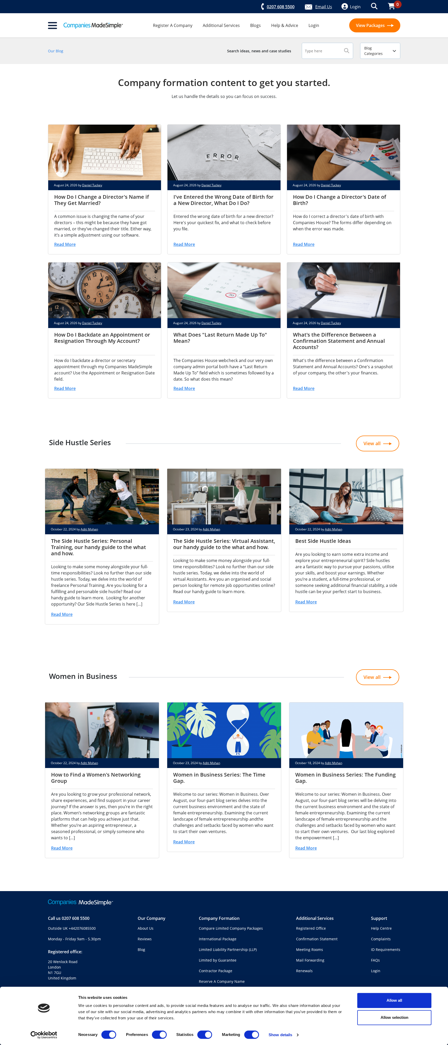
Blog (141, 949)
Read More (65, 244)
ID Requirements (385, 949)
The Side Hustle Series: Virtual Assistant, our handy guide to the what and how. (224, 544)
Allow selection (394, 1017)
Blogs (255, 25)
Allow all (394, 1000)
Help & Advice (284, 25)
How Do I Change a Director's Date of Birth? (339, 200)
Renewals (304, 970)
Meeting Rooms (309, 949)
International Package (217, 938)
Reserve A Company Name (222, 981)
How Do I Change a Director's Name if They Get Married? (101, 200)
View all (372, 443)
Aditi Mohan (89, 529)
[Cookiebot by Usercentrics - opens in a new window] (44, 1035)
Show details (280, 1035)
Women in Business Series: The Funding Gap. (345, 777)
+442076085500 (82, 928)
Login (314, 25)
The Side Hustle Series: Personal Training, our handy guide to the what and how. (98, 547)
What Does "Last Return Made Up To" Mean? (220, 337)
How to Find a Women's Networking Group (96, 777)
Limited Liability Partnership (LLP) (228, 949)
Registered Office (311, 928)
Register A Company (172, 25)
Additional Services (221, 25)
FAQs (375, 960)
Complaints (381, 938)
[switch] (159, 1034)
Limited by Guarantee (217, 960)
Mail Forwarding (310, 960)
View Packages (371, 25)
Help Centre (381, 928)
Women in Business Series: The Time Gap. (219, 777)
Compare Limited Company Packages (231, 928)
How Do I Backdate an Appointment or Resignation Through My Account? (102, 337)
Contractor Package (215, 970)
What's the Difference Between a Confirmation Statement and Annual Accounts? (339, 341)
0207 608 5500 (75, 918)
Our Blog (55, 50)
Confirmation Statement (317, 938)
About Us (145, 928)
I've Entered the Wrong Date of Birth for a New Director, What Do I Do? (223, 200)
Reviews (145, 938)
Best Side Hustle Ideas (323, 540)
